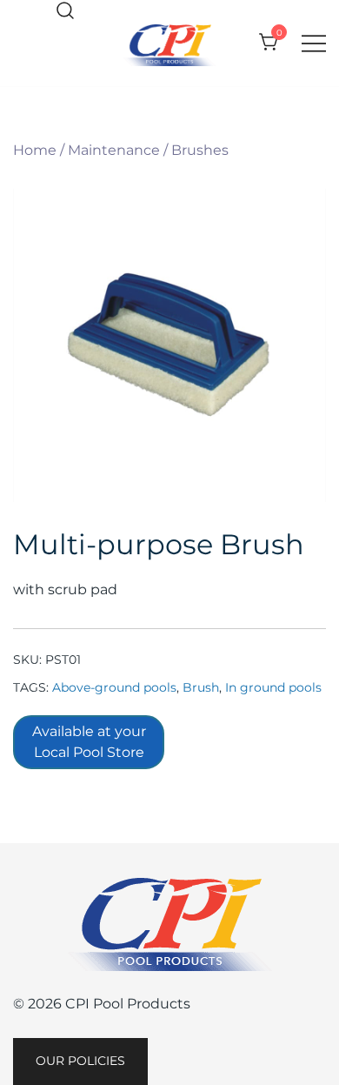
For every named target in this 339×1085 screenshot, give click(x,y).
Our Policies (80, 1060)
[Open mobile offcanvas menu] (314, 43)
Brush (201, 687)
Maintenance (114, 150)
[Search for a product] (65, 11)
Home (34, 150)
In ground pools (273, 687)
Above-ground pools (114, 687)
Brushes (200, 150)
